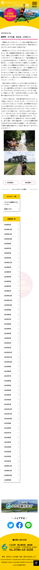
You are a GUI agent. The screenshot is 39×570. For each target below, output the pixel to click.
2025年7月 (7, 248)
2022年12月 (8, 352)
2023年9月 (7, 310)
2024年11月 (8, 262)
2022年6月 (7, 381)
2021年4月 (7, 447)
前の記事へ (10, 183)
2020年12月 (8, 466)
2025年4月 (7, 253)
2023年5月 (7, 329)
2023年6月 (7, 324)
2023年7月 (7, 319)
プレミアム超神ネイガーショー (11, 203)
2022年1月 (7, 404)
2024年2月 (7, 286)
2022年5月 (7, 385)
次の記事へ (28, 183)
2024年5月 (7, 272)
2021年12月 (8, 409)
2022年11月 (8, 357)
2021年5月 (7, 442)
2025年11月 (8, 234)
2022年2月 (7, 400)
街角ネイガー (8, 209)
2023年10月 (8, 305)
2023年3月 (7, 338)
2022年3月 (7, 395)
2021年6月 (7, 437)
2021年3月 (7, 452)
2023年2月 (7, 343)
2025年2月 (7, 258)
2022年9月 (7, 366)
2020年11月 (8, 470)
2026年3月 (7, 225)
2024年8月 (7, 267)
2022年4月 (7, 390)
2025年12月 (8, 229)
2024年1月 (7, 291)
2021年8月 (7, 428)
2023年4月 (7, 333)
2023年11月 (8, 300)
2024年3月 (7, 281)
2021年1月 (7, 461)
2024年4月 (7, 277)
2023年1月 (7, 348)
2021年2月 (7, 456)
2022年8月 (7, 371)
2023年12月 (8, 296)
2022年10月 (8, 362)
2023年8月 (7, 315)
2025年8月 (7, 244)
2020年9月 (7, 480)
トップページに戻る (20, 189)
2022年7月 (7, 376)
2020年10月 (8, 475)
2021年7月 (7, 433)
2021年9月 (7, 423)
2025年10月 (8, 239)
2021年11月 (8, 414)
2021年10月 (8, 419)
